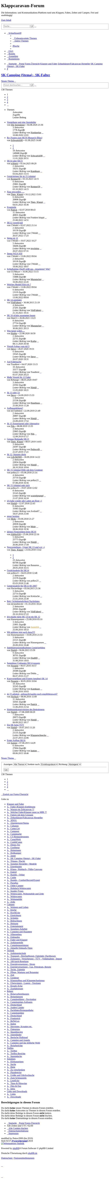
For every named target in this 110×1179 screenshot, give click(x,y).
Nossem (14, 665)
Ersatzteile (11, 207)
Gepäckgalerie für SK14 (18, 570)
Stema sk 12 (12, 238)
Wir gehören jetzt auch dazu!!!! (21, 632)
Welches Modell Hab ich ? (19, 284)
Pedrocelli (35, 449)
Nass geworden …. (15, 192)
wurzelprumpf (37, 495)
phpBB (16, 1148)
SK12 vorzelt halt (15, 222)
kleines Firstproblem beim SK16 (21, 532)
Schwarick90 (17, 140)
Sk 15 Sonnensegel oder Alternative (23, 423)
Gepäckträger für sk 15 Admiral (21, 176)
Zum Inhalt (6, 20)
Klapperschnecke (38, 735)
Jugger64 (35, 627)
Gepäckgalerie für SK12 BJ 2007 (22, 586)
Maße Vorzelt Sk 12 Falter (19, 377)
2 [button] (7, 97)
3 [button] (7, 99)
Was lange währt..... (16, 331)
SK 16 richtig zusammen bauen (21, 315)
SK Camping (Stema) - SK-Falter (25, 75)
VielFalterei (16, 302)
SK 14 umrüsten (14, 300)
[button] (8, 105)
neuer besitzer (13, 516)
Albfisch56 (16, 534)
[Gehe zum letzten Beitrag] (42, 132)
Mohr (13, 519)
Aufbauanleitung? (15, 408)
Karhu (33, 341)
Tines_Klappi (17, 194)
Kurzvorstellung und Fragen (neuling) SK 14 (27, 678)
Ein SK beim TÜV (15, 725)
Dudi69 (34, 658)
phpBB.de (32, 1153)
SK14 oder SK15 (15, 161)
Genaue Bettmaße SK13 (18, 439)
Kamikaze (35, 171)
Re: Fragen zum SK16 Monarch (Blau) (24, 138)
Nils (13, 426)
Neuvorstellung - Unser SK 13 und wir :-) (26, 547)
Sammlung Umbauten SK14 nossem (23, 663)
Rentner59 (15, 179)
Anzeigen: (8, 764)
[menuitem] (25, 38)
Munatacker (36, 279)
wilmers (14, 163)
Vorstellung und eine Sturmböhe (21, 122)
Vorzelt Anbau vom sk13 (18, 346)
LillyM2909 (16, 457)
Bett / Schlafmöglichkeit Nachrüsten (23, 601)
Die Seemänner (18, 125)
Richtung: (63, 764)
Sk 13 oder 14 (13, 392)
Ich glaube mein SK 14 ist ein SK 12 (23, 617)
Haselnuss (35, 403)
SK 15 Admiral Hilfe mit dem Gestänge (25, 470)
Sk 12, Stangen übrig (16, 454)
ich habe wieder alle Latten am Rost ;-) (24, 501)
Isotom (14, 743)
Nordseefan (36, 132)
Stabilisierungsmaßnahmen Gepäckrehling (26, 647)
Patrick (14, 210)
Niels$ (34, 387)
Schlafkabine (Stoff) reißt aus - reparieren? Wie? (28, 269)
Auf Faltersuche (14, 362)
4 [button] (7, 102)
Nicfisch (14, 696)
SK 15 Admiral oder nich (18, 485)
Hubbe (14, 333)
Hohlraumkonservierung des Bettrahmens (25, 709)
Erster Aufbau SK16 (16, 740)
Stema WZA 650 (14, 253)
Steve (13, 349)
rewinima (35, 248)
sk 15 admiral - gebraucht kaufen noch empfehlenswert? (32, 694)
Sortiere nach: (34, 764)
